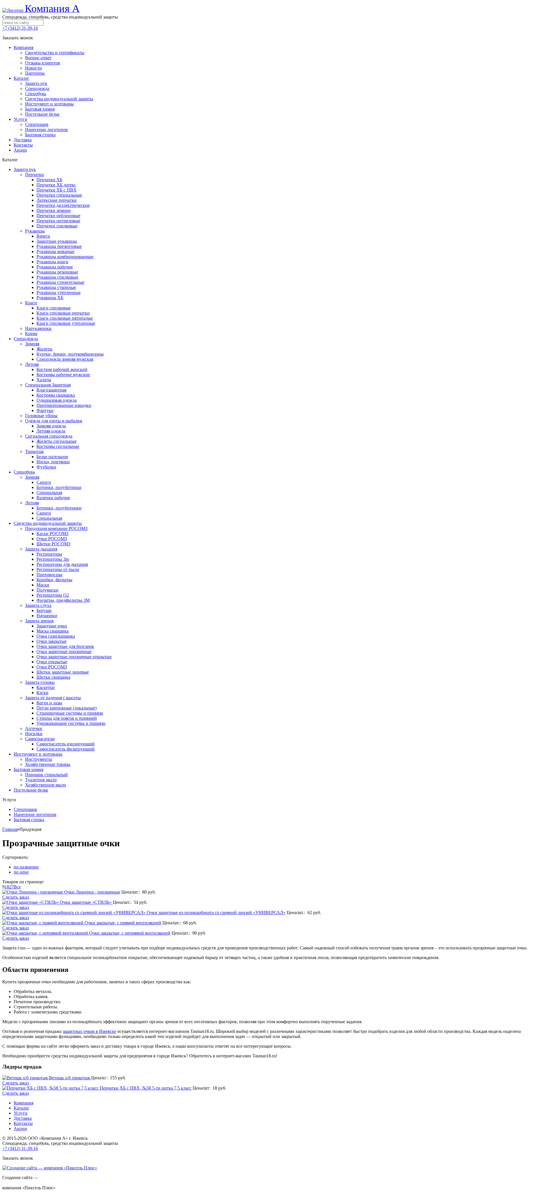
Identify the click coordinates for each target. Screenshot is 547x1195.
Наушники (46, 615)
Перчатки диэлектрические (63, 205)
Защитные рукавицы (56, 241)
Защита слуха (38, 605)
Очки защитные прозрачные (63, 651)
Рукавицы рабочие (54, 266)
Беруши (44, 610)
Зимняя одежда (51, 425)
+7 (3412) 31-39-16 (20, 28)
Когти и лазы (49, 702)
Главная (10, 829)
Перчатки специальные (59, 195)
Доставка (23, 1118)
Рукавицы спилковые (57, 277)
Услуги (20, 1113)
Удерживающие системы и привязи (70, 723)
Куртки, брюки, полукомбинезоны (70, 354)
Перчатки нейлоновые (58, 215)
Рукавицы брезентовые (59, 246)
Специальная (49, 492)
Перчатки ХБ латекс (56, 184)
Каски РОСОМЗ (52, 533)
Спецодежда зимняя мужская (64, 359)
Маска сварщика (52, 631)
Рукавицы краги (52, 261)
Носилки (33, 733)
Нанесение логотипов (35, 814)
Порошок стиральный (46, 774)
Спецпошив (25, 809)
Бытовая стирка (29, 819)
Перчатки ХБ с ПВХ (56, 189)
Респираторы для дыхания (62, 564)
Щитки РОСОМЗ (53, 543)
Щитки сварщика (53, 677)
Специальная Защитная (48, 384)
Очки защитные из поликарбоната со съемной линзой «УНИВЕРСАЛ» (216, 912)
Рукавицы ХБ (49, 297)
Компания (23, 1102)
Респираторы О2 (52, 595)
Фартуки (45, 410)
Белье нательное (52, 456)
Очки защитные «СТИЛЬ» (86, 902)
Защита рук (25, 169)
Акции (20, 1128)
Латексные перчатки (56, 200)
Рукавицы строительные (60, 282)
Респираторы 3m (52, 559)
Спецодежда (26, 338)
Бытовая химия (28, 769)
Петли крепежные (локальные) (66, 707)
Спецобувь (24, 472)
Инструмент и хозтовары (38, 754)
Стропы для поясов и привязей (66, 718)
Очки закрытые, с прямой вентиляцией (123, 922)
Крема (31, 333)
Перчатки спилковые (56, 225)
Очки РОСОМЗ (51, 538)
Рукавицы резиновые (57, 272)
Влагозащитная (51, 390)
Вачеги (43, 236)
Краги (31, 302)
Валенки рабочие (53, 497)
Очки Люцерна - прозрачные (92, 892)
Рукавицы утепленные (58, 292)
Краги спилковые (53, 307)
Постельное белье (31, 790)
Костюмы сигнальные (57, 446)
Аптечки (33, 728)
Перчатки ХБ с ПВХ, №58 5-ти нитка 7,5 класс (145, 1088)
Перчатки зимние (53, 210)
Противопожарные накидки (63, 405)
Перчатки (34, 174)
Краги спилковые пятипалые (64, 318)
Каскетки (45, 687)
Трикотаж (34, 451)
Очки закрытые (51, 641)
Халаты (43, 379)
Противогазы (49, 574)
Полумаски (47, 590)
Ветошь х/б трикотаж (70, 1077)
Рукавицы (35, 231)
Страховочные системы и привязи (69, 713)
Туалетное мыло (41, 779)
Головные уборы (41, 415)
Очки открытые (51, 661)
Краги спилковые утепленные (65, 323)
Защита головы (40, 682)
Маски (42, 584)
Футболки (46, 466)
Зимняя (32, 343)
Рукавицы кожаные (55, 251)
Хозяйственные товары (47, 764)
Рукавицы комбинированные (64, 256)
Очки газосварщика (55, 636)
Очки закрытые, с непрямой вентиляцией (129, 933)
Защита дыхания (41, 548)
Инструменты (38, 759)
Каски (42, 692)
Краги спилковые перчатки (63, 313)
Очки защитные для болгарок (65, 646)
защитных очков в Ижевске (89, 1031)
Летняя (32, 364)
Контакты (23, 1123)
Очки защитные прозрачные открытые (74, 656)
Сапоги (43, 482)
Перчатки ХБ (49, 179)
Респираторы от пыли (57, 569)
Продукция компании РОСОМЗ (56, 528)
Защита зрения (39, 620)
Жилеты (44, 348)
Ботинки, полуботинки (58, 487)
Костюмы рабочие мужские (63, 374)
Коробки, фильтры (54, 579)
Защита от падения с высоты (53, 697)
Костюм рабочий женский (61, 369)
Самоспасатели (40, 738)
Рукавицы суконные (56, 287)
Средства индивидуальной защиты (48, 523)
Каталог (21, 1108)
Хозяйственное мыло (45, 784)
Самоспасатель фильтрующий (65, 749)
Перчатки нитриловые (58, 220)
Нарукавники (38, 328)
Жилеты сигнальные (56, 441)
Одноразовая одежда (56, 400)
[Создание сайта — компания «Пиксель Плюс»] (49, 1167)
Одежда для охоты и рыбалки (53, 420)
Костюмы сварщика (55, 395)
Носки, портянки (53, 461)
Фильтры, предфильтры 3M (63, 600)
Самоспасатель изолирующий (65, 743)
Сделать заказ (15, 897)
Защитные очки (51, 625)
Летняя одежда (50, 431)
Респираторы (49, 554)
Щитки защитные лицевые (62, 672)
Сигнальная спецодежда (48, 436)
